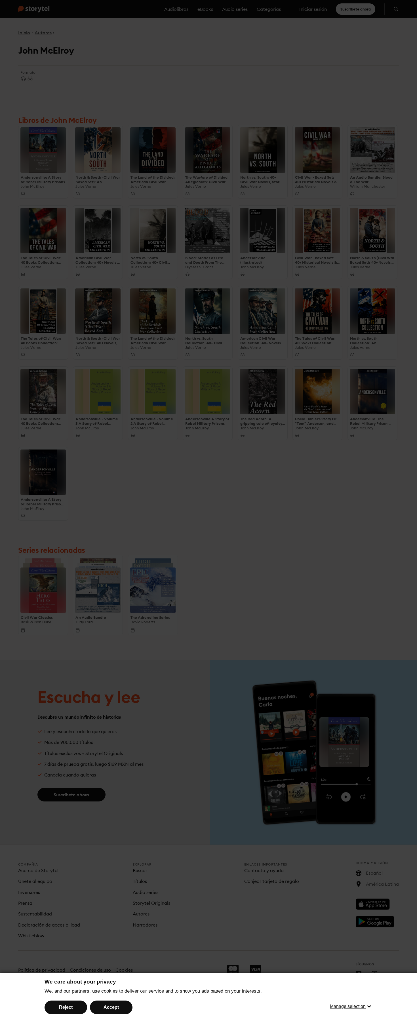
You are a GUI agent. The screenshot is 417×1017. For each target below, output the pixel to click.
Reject (66, 1007)
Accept (111, 1007)
